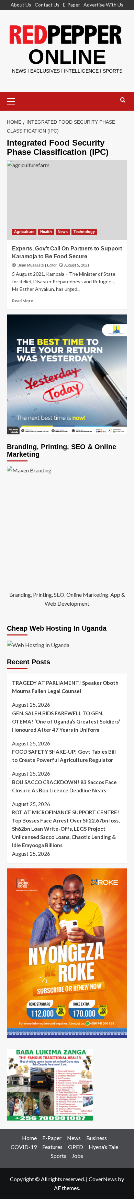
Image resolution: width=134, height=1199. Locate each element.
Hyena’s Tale (103, 1147)
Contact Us (47, 5)
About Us (21, 5)
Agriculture (24, 232)
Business (96, 1138)
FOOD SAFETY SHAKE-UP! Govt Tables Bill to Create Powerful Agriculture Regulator (64, 756)
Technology (84, 232)
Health (46, 232)
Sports (58, 1155)
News (63, 232)
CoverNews (103, 1179)
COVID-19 (24, 1147)
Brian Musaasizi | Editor (37, 265)
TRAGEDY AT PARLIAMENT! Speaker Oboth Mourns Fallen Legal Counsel (65, 687)
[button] (14, 100)
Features (52, 1147)
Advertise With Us (103, 5)
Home (29, 1138)
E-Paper (71, 5)
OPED (75, 1147)
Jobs (77, 1155)
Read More (22, 300)
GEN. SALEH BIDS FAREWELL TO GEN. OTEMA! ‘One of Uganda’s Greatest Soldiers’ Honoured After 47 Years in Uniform (66, 721)
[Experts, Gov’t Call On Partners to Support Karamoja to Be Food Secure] (67, 200)
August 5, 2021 (76, 265)
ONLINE (67, 56)
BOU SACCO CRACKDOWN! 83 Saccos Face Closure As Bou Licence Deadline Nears (64, 786)
